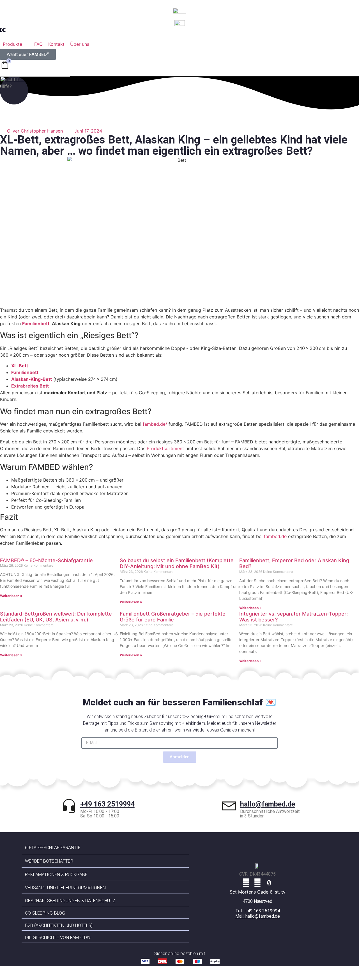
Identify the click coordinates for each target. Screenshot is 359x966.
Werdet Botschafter (49, 861)
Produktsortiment (165, 448)
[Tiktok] (269, 883)
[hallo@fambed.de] (229, 806)
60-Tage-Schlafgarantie (52, 847)
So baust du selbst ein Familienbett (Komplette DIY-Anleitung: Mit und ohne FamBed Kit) (177, 563)
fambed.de (275, 536)
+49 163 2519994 (107, 804)
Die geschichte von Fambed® (58, 937)
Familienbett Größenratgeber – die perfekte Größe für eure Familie (172, 617)
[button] (15, 44)
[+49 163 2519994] (69, 806)
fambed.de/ (155, 424)
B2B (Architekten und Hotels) (59, 925)
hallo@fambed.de (267, 804)
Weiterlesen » (11, 596)
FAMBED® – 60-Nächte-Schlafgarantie (46, 560)
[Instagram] (257, 883)
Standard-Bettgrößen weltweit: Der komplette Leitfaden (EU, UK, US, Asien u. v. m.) (56, 617)
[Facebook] (246, 883)
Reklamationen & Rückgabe (56, 874)
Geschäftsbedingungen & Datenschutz (70, 900)
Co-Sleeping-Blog (45, 913)
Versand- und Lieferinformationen (65, 887)
